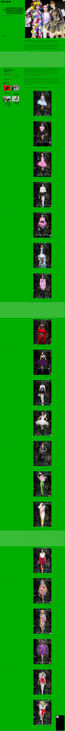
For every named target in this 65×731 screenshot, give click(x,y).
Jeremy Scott (26, 40)
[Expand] (57, 716)
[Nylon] (6, 1)
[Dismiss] (63, 716)
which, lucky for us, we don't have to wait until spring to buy (35, 75)
